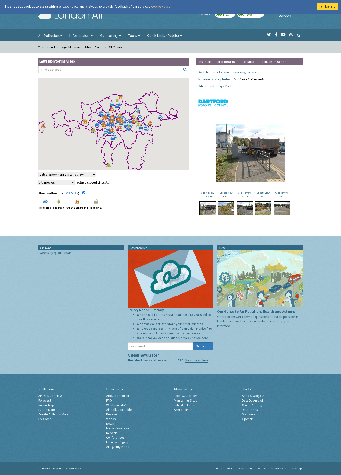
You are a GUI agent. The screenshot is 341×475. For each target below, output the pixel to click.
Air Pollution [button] (49, 35)
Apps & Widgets (253, 396)
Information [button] (79, 35)
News (110, 423)
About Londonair (117, 396)
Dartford (231, 86)
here (205, 338)
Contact (218, 468)
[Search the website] (299, 35)
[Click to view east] (263, 208)
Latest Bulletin (184, 405)
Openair (247, 419)
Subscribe (203, 346)
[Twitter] (269, 35)
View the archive (196, 360)
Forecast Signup (117, 442)
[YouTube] (283, 35)
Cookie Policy (160, 6)
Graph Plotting (252, 405)
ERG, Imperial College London (64, 468)
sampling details (244, 72)
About (230, 468)
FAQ (109, 400)
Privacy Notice (278, 468)
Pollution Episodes (273, 62)
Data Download (252, 400)
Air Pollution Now (50, 396)
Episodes (44, 419)
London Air (71, 15)
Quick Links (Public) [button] (163, 35)
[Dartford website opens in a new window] (213, 103)
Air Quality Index (117, 447)
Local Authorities (186, 396)
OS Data (72, 193)
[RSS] (291, 35)
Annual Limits (183, 410)
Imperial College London (291, 15)
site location (222, 72)
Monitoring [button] (109, 35)
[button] (122, 98)
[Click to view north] (226, 208)
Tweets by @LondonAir (54, 253)
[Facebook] (276, 35)
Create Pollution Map (53, 414)
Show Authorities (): (60, 193)
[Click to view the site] (207, 208)
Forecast (44, 400)
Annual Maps (47, 405)
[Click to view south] (245, 208)
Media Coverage (117, 428)
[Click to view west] (282, 208)
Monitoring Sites (185, 400)
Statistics (247, 62)
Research (113, 414)
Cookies (261, 468)
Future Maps (47, 410)
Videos (111, 419)
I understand (327, 7)
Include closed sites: (90, 182)
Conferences (115, 437)
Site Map (296, 468)
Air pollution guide (119, 410)
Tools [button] (133, 35)
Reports (112, 433)
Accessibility (245, 468)
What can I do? (116, 405)
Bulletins (205, 62)
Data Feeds (250, 410)
